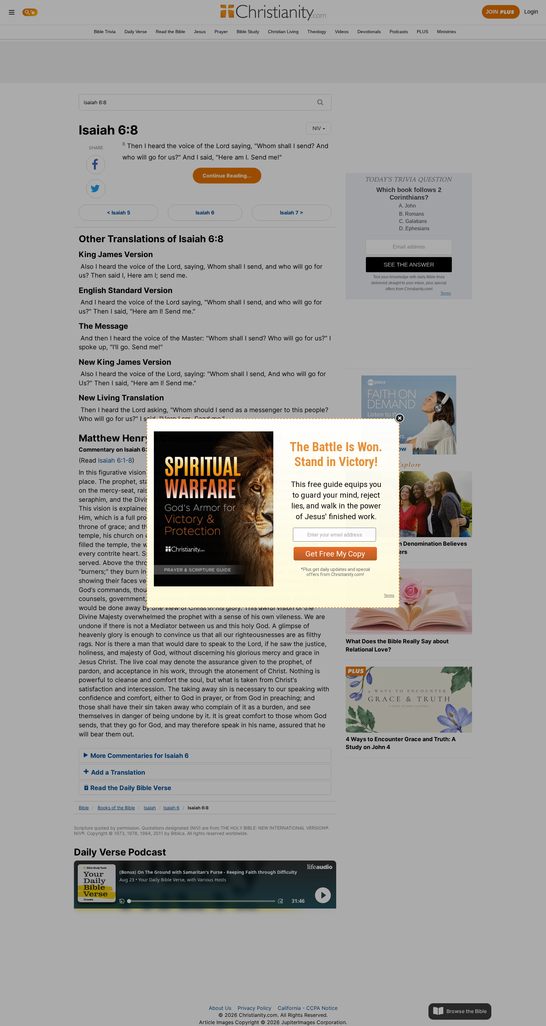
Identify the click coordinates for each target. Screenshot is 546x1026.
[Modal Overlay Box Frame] (273, 513)
